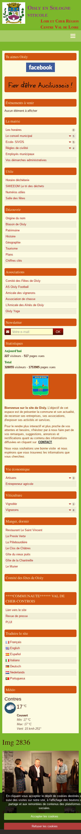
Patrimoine (13, 230)
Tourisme (12, 248)
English (14, 648)
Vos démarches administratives (26, 160)
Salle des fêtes (15, 198)
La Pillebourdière (16, 542)
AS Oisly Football (17, 287)
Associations (15, 271)
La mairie (13, 121)
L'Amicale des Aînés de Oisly (25, 305)
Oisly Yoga (13, 311)
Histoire (11, 236)
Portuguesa (17, 678)
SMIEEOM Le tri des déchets (25, 186)
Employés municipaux (20, 154)
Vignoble (40, 504)
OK (58, 331)
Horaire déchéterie (17, 180)
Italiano (14, 660)
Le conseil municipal (40, 136)
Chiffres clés (14, 260)
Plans (9, 254)
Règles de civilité (40, 148)
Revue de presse (17, 616)
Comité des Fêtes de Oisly (23, 280)
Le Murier (12, 566)
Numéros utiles (15, 192)
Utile (9, 171)
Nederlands (17, 672)
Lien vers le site (16, 610)
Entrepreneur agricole (19, 484)
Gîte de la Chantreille (19, 560)
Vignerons (40, 510)
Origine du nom (15, 218)
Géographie (13, 242)
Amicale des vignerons (20, 293)
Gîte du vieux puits (18, 554)
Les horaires (40, 129)
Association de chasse (20, 299)
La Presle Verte (16, 536)
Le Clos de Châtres (18, 548)
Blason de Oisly (16, 224)
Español (15, 654)
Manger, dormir (17, 521)
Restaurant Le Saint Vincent (24, 530)
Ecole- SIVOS (40, 142)
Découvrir (13, 209)
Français (15, 642)
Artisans (40, 477)
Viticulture (14, 495)
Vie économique (18, 469)
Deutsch (15, 666)
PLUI (9, 622)
